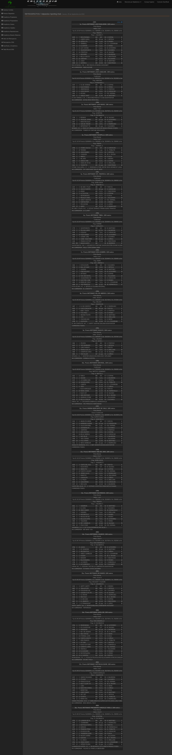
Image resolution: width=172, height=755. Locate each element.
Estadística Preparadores (10, 20)
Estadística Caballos (9, 28)
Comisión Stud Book (163, 2)
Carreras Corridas (8, 10)
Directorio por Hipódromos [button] (132, 2)
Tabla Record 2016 (8, 49)
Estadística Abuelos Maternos (12, 35)
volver (119, 22)
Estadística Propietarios (10, 17)
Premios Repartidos (9, 13)
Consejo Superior (149, 2)
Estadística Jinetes (8, 24)
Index (120, 2)
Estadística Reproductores (11, 31)
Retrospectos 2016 (8, 42)
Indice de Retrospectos (10, 38)
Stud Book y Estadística (10, 46)
